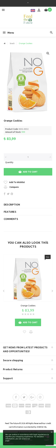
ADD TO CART (30, 172)
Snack (12, 43)
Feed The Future (12, 423)
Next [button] (52, 291)
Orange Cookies (28, 305)
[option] (28, 81)
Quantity (9, 162)
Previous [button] (3, 291)
